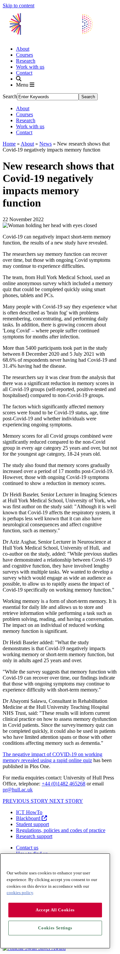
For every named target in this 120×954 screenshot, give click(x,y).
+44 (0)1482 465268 (63, 783)
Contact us (27, 847)
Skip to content (18, 5)
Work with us (30, 67)
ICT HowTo (29, 812)
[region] (55, 901)
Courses (24, 55)
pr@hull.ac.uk (18, 789)
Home (9, 144)
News (45, 144)
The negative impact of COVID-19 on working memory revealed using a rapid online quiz (52, 757)
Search (10, 96)
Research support (34, 836)
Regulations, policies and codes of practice (60, 830)
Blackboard (29, 818)
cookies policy (20, 892)
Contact (24, 73)
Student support (32, 824)
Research (25, 61)
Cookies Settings (55, 927)
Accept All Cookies (55, 909)
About (22, 49)
